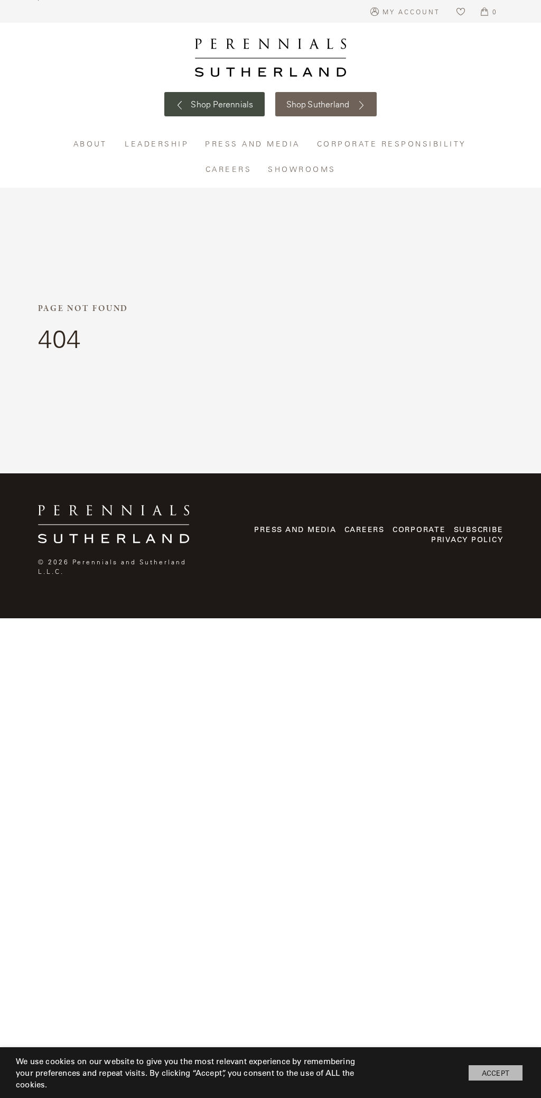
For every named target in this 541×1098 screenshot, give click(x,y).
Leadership (157, 144)
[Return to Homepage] (270, 58)
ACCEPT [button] (495, 1072)
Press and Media (253, 144)
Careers (229, 169)
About (91, 144)
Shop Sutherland (319, 104)
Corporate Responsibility (392, 144)
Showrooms (302, 169)
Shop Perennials (221, 104)
